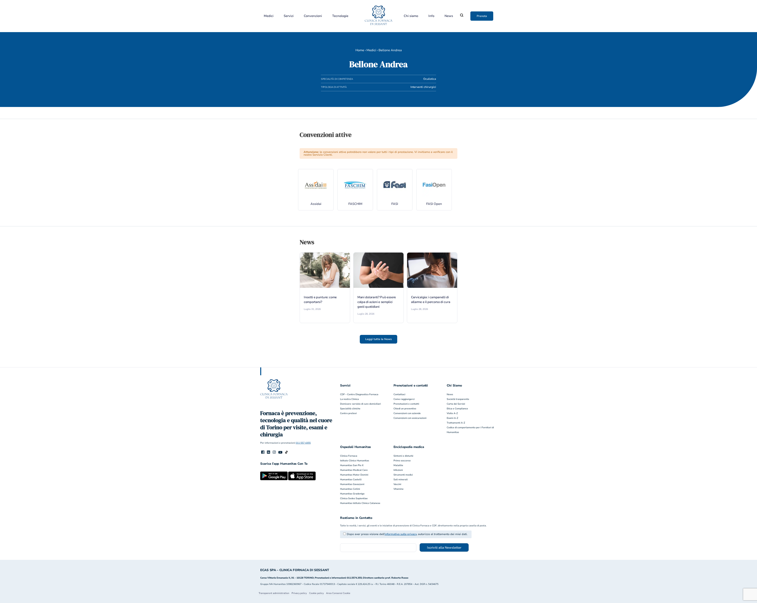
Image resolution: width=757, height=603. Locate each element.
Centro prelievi (348, 413)
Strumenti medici (403, 474)
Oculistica (429, 79)
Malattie (398, 465)
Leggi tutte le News (378, 339)
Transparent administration (274, 593)
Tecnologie (340, 16)
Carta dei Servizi (456, 403)
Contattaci (399, 394)
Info (431, 16)
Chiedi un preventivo (404, 408)
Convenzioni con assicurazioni (409, 418)
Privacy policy (299, 593)
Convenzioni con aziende (407, 413)
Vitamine (398, 489)
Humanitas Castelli (351, 479)
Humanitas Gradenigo (352, 493)
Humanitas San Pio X (352, 465)
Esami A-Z (452, 418)
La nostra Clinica (349, 399)
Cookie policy (316, 593)
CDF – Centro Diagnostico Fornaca (359, 394)
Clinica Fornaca (348, 455)
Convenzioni (313, 16)
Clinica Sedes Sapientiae (354, 498)
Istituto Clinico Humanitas (354, 460)
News (449, 16)
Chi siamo (411, 16)
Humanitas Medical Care (354, 470)
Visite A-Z (452, 413)
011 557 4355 (303, 442)
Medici (268, 16)
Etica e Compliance (457, 408)
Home (359, 50)
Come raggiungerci (404, 399)
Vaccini (397, 484)
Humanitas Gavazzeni (352, 484)
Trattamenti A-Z (456, 422)
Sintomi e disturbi (403, 455)
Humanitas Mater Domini (354, 474)
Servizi (289, 16)
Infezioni (398, 470)
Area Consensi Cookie (338, 593)
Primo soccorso (402, 460)
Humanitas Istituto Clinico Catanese (360, 503)
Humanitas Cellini (350, 489)
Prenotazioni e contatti (406, 403)
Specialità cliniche (350, 408)
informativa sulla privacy (401, 534)
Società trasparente (458, 399)
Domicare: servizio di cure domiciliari (360, 403)
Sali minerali (400, 479)
